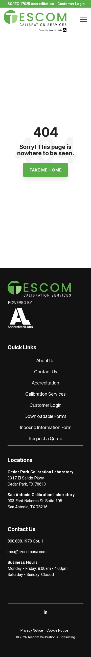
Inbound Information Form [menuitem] (45, 427)
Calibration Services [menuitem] (45, 394)
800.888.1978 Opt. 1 (25, 541)
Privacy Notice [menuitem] (31, 630)
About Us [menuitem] (45, 360)
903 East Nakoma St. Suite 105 (35, 500)
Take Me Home (45, 169)
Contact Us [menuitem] (45, 371)
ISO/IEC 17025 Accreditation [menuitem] (30, 4)
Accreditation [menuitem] (45, 382)
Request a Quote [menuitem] (45, 438)
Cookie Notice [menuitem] (57, 630)
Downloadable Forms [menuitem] (45, 416)
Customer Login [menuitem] (71, 4)
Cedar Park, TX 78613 (27, 484)
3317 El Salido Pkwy (26, 478)
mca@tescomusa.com (27, 551)
